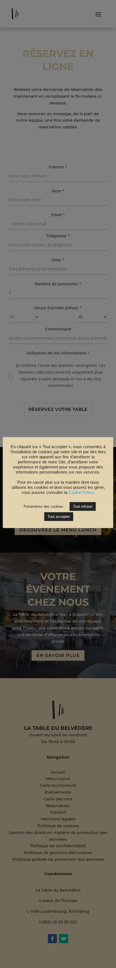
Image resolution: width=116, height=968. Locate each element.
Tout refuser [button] (82, 506)
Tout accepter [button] (59, 516)
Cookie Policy (80, 492)
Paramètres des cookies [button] (43, 506)
